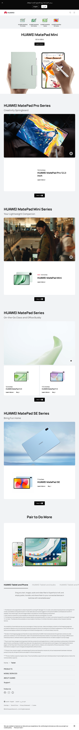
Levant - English (10, 701)
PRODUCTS (8, 669)
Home (6, 663)
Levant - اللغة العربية (21, 701)
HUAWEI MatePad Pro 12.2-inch (52, 173)
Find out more (18, 728)
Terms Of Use (14, 705)
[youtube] (13, 692)
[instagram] (9, 692)
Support (7, 682)
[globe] (4, 701)
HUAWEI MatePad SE (48, 480)
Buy (17, 392)
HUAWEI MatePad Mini (39, 34)
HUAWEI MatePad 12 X (14, 388)
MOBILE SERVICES (10, 673)
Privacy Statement (25, 705)
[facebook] (5, 692)
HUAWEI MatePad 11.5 (50, 388)
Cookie (34, 705)
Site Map (6, 705)
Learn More (39, 44)
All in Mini (39, 39)
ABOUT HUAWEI (9, 678)
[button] (70, 12)
